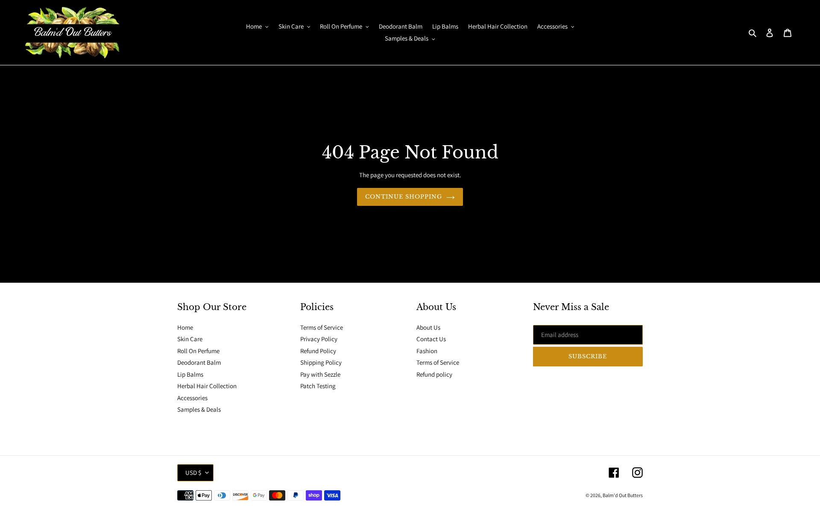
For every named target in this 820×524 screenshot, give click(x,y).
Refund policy (434, 374)
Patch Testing (318, 386)
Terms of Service (321, 327)
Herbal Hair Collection (207, 386)
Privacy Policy (318, 339)
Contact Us (431, 339)
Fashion (426, 351)
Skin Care (189, 339)
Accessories (192, 398)
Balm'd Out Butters (623, 495)
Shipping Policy (321, 362)
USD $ (193, 472)
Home (185, 327)
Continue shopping (403, 196)
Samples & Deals (199, 409)
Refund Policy (318, 351)
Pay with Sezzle (320, 374)
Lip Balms (190, 374)
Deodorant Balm (199, 362)
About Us (428, 327)
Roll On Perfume (198, 351)
